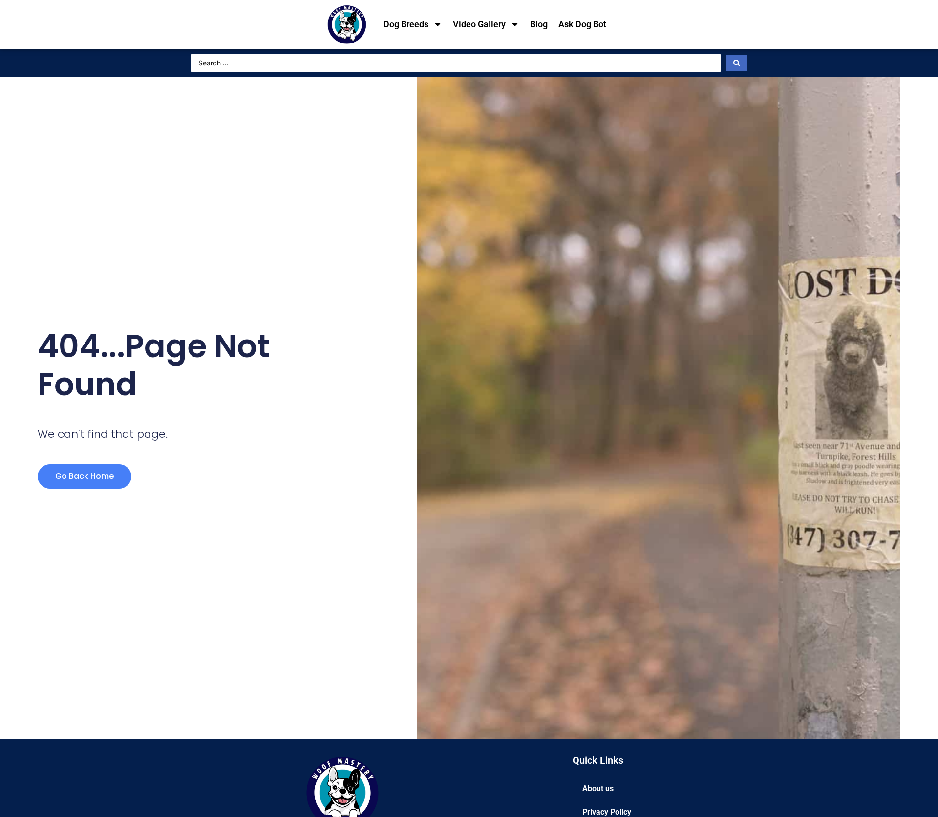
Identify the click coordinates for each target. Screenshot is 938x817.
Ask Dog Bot (582, 24)
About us (598, 788)
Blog (539, 24)
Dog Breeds (406, 24)
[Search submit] (736, 63)
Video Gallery (479, 24)
